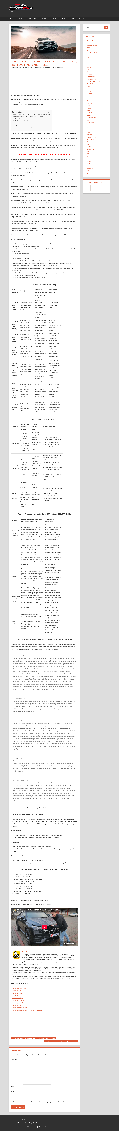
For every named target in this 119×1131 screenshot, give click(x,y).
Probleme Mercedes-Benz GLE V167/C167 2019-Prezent (28, 116)
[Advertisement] (44, 80)
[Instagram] (97, 188)
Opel (88, 132)
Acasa (12, 18)
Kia (88, 101)
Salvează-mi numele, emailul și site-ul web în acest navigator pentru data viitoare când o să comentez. (44, 1102)
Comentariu (15, 1059)
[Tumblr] (101, 188)
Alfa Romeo (90, 40)
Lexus (88, 105)
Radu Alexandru (29, 67)
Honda (89, 91)
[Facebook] (88, 188)
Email (13, 1091)
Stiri (88, 151)
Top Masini (32, 18)
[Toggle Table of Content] (48, 112)
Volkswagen (90, 168)
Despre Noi (32, 1123)
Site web (13, 1097)
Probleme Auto (44, 18)
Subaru (89, 154)
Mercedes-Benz (47, 67)
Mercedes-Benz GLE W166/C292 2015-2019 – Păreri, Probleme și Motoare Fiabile (33, 1038)
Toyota (89, 163)
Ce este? (81, 18)
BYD (88, 50)
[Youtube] (105, 188)
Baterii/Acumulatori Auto (94, 45)
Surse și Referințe (43, 1127)
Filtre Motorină (91, 79)
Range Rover (91, 139)
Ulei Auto (89, 166)
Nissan (89, 130)
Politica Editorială (16, 1127)
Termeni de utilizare (23, 1123)
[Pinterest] (92, 188)
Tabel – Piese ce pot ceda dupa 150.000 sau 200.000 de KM (28, 123)
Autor (10, 1127)
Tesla (88, 159)
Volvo (88, 171)
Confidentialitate (13, 1123)
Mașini (89, 110)
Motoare (89, 125)
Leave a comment (59, 67)
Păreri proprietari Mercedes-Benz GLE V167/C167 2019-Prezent (30, 125)
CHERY (89, 57)
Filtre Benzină (91, 76)
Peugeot (89, 134)
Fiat (88, 72)
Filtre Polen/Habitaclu (93, 81)
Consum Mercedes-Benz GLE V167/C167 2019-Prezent (28, 129)
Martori (56, 18)
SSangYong (90, 149)
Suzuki (89, 156)
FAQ (37, 1127)
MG (88, 120)
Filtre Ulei (90, 84)
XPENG (89, 173)
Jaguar (89, 96)
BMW (88, 48)
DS (88, 69)
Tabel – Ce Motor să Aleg (19, 118)
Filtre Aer (89, 74)
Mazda (89, 115)
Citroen (89, 60)
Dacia (88, 64)
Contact (38, 1123)
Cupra (88, 62)
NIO (88, 127)
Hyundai (89, 93)
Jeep (88, 98)
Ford (88, 86)
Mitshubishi (90, 122)
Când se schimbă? (68, 18)
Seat (88, 144)
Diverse (89, 67)
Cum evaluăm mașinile (28, 1127)
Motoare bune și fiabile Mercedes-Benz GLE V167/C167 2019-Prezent (31, 114)
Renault (89, 142)
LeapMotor (90, 103)
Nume (13, 1086)
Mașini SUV (21, 18)
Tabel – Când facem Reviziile (20, 121)
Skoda (89, 147)
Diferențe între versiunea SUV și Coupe (26, 127)
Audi (88, 43)
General (89, 89)
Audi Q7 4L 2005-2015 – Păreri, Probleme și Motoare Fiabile (60, 1041)
